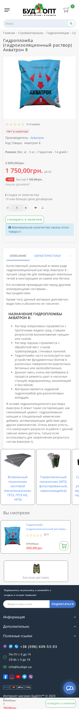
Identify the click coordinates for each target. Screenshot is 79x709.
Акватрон (37, 138)
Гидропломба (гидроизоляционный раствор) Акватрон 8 (45, 529)
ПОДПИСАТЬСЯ (63, 604)
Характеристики (47, 256)
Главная (9, 33)
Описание (18, 256)
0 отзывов (32, 124)
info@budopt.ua (20, 667)
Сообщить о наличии (61, 703)
